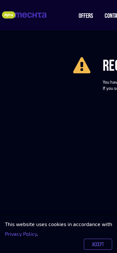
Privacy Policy (21, 234)
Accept (98, 244)
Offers (86, 15)
